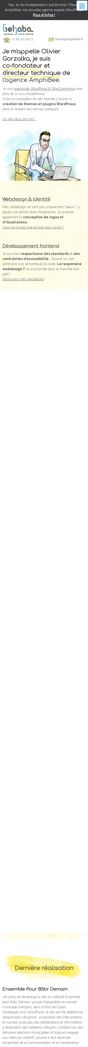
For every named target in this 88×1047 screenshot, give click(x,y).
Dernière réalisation (44, 968)
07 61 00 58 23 (22, 39)
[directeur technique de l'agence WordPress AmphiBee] (17, 29)
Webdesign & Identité (26, 199)
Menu (82, 5)
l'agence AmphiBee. (31, 80)
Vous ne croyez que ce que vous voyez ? (33, 227)
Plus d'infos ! (44, 15)
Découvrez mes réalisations (23, 279)
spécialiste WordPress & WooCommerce (44, 89)
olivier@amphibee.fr (69, 39)
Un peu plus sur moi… (18, 119)
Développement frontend (30, 246)
